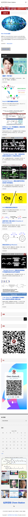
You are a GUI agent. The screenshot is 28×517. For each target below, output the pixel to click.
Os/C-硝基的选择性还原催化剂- (10, 207)
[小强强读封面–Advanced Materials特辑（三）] (5, 482)
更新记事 (10, 511)
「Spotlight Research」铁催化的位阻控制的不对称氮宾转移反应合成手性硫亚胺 (13, 271)
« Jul (2, 453)
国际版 (24, 511)
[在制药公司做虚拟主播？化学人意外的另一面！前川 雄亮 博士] (5, 494)
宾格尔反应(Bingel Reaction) (9, 244)
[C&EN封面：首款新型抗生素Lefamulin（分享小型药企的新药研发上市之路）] (5, 475)
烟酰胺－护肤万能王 (7, 76)
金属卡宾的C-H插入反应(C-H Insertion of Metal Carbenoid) (12, 221)
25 (6, 448)
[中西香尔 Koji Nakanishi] (23, 484)
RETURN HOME (5, 49)
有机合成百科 (9, 43)
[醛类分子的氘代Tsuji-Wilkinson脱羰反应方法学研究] (14, 494)
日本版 (21, 511)
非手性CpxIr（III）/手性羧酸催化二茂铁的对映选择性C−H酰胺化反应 (13, 127)
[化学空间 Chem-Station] (8, 2)
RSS (14, 506)
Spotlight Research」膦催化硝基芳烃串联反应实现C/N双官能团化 (13, 181)
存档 (13, 511)
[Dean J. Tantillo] (14, 483)
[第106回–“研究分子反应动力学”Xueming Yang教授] (23, 494)
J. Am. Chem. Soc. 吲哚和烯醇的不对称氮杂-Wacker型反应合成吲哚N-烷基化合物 (13, 298)
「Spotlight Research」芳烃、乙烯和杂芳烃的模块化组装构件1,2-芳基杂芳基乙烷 (13, 155)
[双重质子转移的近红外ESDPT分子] (14, 473)
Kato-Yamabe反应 (5, 33)
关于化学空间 (5, 511)
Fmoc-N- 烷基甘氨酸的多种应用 (10, 101)
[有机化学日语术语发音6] (23, 475)
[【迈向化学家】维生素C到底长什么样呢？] (14, 463)
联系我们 (16, 511)
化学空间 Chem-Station (14, 503)
